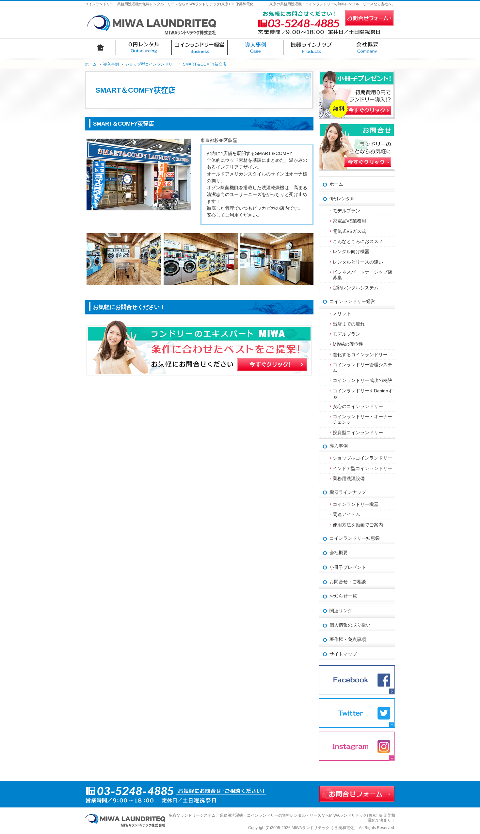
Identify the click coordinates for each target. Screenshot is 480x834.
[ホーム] (100, 47)
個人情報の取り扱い (350, 625)
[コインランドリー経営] (200, 47)
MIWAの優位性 (348, 344)
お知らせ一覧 (343, 596)
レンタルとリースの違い (358, 262)
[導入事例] (255, 47)
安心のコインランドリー (358, 406)
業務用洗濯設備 (349, 478)
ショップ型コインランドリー (362, 458)
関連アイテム (346, 514)
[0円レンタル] (144, 47)
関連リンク (340, 610)
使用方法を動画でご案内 (360, 524)
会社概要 (338, 552)
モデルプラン (346, 210)
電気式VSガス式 (349, 231)
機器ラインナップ (347, 492)
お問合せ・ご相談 (347, 581)
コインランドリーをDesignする (363, 393)
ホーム (336, 184)
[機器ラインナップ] (311, 47)
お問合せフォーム (369, 18)
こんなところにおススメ (358, 241)
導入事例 (338, 445)
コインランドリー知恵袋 (354, 538)
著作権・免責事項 (347, 639)
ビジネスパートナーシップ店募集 (362, 274)
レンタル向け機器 (351, 251)
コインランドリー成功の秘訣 (362, 380)
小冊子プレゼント (347, 567)
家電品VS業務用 (349, 220)
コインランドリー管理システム (362, 367)
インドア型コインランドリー (362, 468)
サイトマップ (343, 654)
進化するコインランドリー (360, 354)
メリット (342, 313)
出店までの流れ (349, 323)
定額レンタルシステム (355, 287)
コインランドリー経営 (352, 301)
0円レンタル (342, 198)
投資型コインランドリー (358, 432)
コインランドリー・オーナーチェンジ (362, 419)
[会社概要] (367, 47)
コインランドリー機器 (355, 504)
